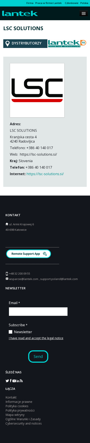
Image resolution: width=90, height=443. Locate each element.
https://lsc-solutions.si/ (45, 173)
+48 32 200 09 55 (19, 273)
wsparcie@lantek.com (23, 279)
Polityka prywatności (20, 410)
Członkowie (71, 3)
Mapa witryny (14, 415)
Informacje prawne (18, 402)
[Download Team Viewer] (29, 254)
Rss (21, 380)
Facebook (10, 380)
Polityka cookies (16, 406)
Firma (29, 3)
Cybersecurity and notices (23, 423)
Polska (84, 3)
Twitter (7, 380)
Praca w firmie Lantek (48, 3)
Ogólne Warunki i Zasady (23, 419)
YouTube (14, 380)
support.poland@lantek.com (59, 279)
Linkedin (17, 380)
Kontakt (11, 397)
